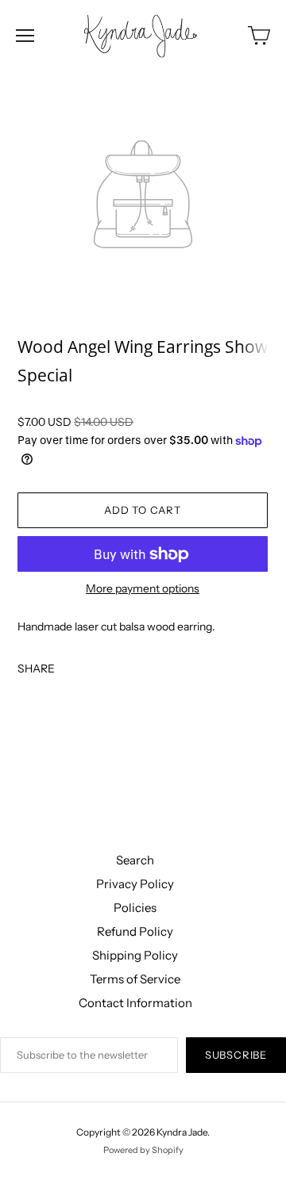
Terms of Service (135, 979)
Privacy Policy (135, 883)
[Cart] (259, 35)
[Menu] (25, 35)
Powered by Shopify (143, 1149)
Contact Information (135, 1002)
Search (135, 860)
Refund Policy (135, 931)
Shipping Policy (135, 955)
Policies (135, 907)
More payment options (142, 588)
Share (36, 668)
